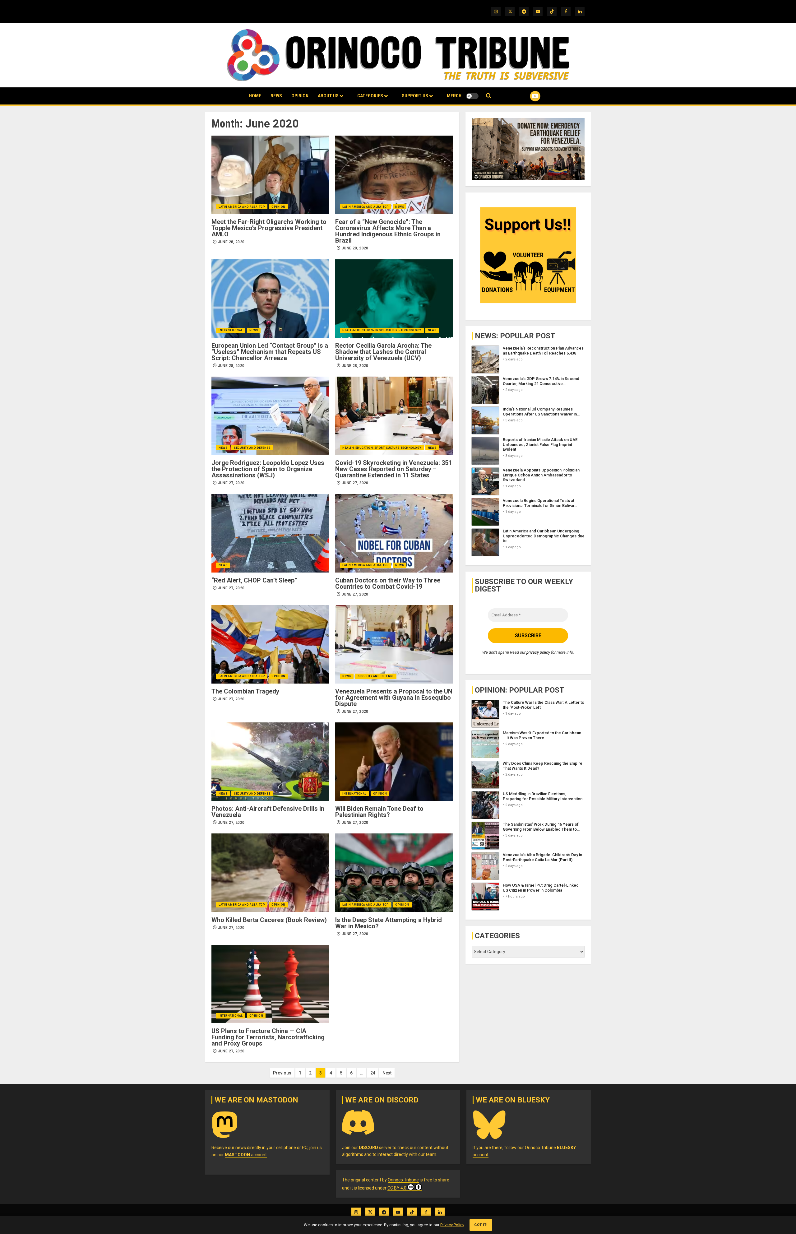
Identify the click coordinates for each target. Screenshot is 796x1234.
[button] (489, 96)
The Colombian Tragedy (245, 691)
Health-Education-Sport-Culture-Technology (381, 330)
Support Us (415, 96)
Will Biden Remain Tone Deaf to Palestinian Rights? (379, 812)
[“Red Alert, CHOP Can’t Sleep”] (270, 533)
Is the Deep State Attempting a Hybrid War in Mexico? (388, 923)
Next (386, 1072)
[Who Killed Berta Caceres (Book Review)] (270, 872)
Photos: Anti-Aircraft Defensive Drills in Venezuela (267, 812)
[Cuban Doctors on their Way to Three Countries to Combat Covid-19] (394, 533)
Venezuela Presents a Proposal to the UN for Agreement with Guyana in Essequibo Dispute (393, 697)
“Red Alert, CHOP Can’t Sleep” (254, 580)
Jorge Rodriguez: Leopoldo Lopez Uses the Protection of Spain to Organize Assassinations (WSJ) (267, 469)
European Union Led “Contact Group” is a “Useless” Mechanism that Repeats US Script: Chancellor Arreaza (269, 352)
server (375, 1147)
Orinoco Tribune (403, 1179)
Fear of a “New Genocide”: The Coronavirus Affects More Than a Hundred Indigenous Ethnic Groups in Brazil (388, 231)
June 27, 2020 (231, 483)
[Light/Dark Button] (472, 96)
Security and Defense (252, 447)
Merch (454, 96)
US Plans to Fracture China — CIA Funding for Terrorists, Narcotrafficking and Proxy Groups (268, 1037)
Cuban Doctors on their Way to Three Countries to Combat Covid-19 (387, 583)
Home (255, 96)
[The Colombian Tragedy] (270, 644)
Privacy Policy (452, 1224)
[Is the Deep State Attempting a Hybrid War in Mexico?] (394, 872)
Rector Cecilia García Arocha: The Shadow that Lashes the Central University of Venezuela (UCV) (383, 352)
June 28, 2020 (231, 242)
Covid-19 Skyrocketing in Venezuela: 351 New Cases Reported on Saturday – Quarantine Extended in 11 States (393, 469)
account (246, 1154)
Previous (282, 1072)
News (276, 96)
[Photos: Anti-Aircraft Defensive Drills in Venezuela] (270, 761)
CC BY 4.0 (396, 1187)
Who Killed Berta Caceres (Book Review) (269, 920)
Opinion (299, 96)
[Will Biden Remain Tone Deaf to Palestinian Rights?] (394, 761)
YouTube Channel (525, 96)
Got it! (481, 1225)
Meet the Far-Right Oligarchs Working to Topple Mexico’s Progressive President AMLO (268, 228)
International (231, 330)
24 (372, 1072)
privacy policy (538, 652)
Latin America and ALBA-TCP (242, 206)
